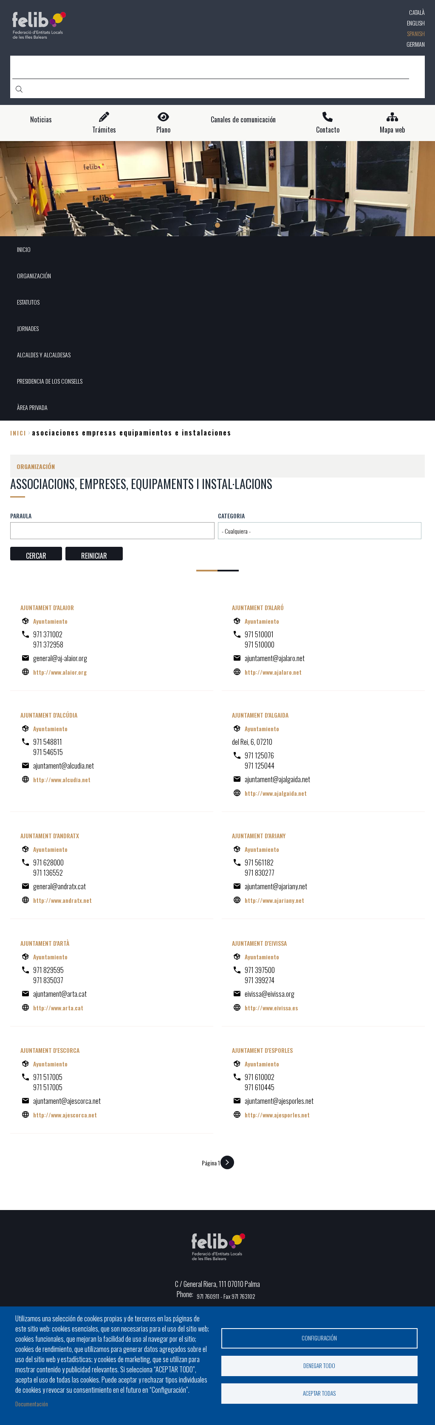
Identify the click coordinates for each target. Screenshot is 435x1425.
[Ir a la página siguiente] (227, 1162)
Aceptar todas (319, 1393)
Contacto (327, 129)
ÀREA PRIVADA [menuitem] (32, 407)
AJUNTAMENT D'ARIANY (258, 835)
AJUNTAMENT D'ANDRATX (49, 835)
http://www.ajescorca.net (65, 1114)
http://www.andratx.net (62, 900)
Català (417, 12)
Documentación (31, 1403)
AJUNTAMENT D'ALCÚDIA (48, 714)
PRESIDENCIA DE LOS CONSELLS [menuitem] (49, 380)
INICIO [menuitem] (24, 249)
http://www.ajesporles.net (277, 1114)
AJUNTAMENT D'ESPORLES (262, 1050)
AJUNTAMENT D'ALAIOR (47, 607)
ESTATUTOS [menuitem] (28, 301)
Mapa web (392, 129)
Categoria (231, 515)
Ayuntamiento (50, 620)
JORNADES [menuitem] (28, 328)
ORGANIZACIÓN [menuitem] (34, 275)
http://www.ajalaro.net (273, 671)
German (416, 44)
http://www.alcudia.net (61, 779)
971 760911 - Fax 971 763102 (226, 1296)
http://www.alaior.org (60, 671)
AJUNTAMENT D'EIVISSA (259, 943)
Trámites (104, 129)
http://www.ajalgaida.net (276, 793)
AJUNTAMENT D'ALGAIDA (260, 714)
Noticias (41, 119)
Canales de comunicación (243, 119)
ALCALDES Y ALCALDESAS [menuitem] (44, 354)
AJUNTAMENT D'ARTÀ (44, 943)
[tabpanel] (217, 189)
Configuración (319, 1338)
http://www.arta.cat (58, 1007)
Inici (18, 432)
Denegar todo (319, 1365)
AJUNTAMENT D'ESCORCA (49, 1050)
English (416, 22)
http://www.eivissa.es (271, 1007)
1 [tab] (217, 225)
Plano (163, 129)
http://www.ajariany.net (274, 900)
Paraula (20, 515)
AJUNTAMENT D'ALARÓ (258, 607)
